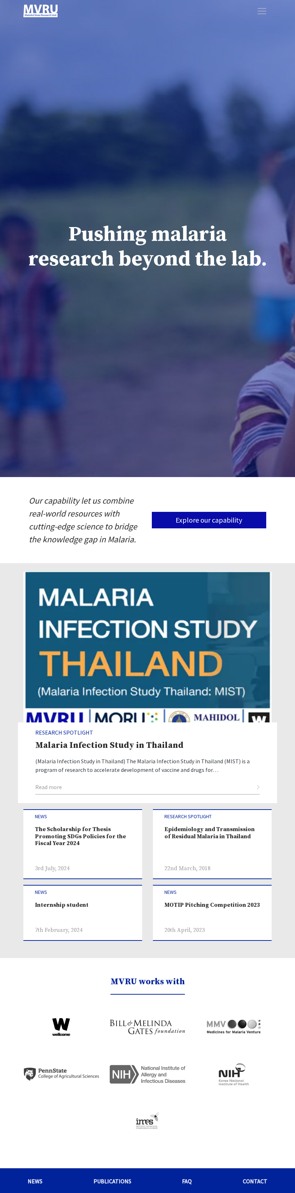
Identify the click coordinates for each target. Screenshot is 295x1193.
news (41, 816)
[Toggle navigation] (262, 11)
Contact (255, 1181)
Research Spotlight (188, 816)
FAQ (187, 1181)
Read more (48, 787)
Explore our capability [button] (209, 519)
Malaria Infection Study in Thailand (109, 745)
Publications (112, 1181)
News (35, 1181)
